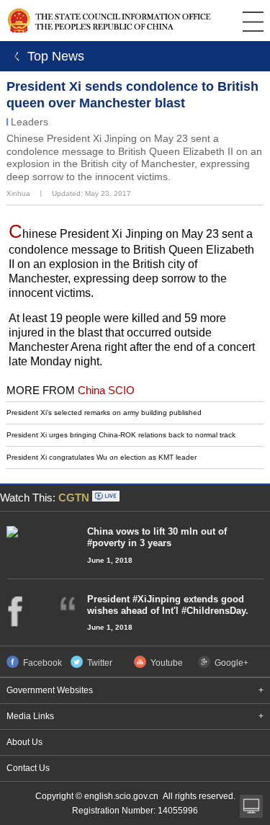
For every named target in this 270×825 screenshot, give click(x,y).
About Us (24, 742)
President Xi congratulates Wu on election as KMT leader (101, 457)
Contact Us (28, 768)
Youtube (166, 663)
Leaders (29, 122)
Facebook (42, 663)
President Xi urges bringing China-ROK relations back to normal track (120, 435)
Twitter (99, 663)
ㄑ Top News (45, 56)
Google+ (231, 663)
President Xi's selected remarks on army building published (104, 412)
